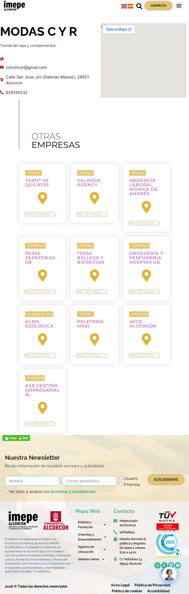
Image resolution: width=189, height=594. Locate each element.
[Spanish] (130, 5)
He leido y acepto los (52, 491)
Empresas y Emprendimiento (89, 537)
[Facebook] (178, 565)
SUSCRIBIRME (166, 479)
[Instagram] (157, 565)
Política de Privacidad (152, 585)
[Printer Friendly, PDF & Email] (16, 439)
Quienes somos (88, 559)
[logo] (22, 520)
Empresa (132, 484)
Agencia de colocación (86, 549)
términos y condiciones (72, 491)
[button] (179, 6)
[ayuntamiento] (55, 520)
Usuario (131, 478)
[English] (124, 5)
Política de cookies (127, 591)
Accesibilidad (158, 591)
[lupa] (139, 6)
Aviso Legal (120, 585)
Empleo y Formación (85, 525)
